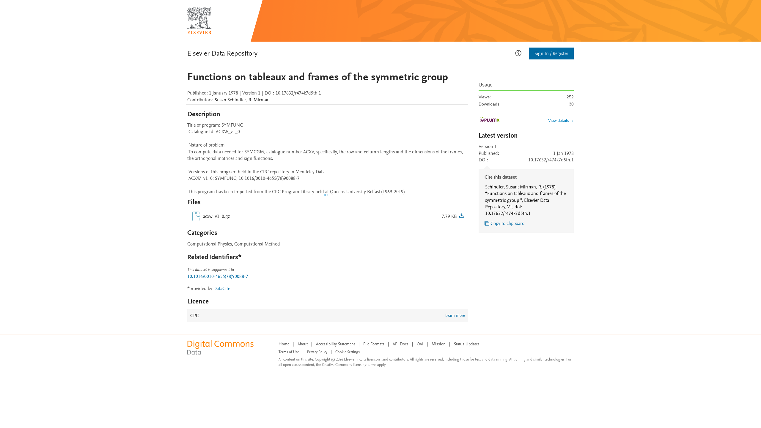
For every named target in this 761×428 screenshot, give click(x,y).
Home (284, 344)
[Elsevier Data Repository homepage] (199, 20)
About (303, 344)
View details (558, 120)
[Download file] (461, 216)
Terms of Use (289, 352)
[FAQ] (518, 52)
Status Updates (466, 344)
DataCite (221, 288)
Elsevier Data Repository (222, 53)
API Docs (400, 344)
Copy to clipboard (507, 223)
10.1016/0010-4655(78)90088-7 (217, 276)
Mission (439, 344)
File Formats (373, 344)
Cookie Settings (347, 352)
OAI (420, 344)
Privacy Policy (317, 352)
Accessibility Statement (335, 344)
